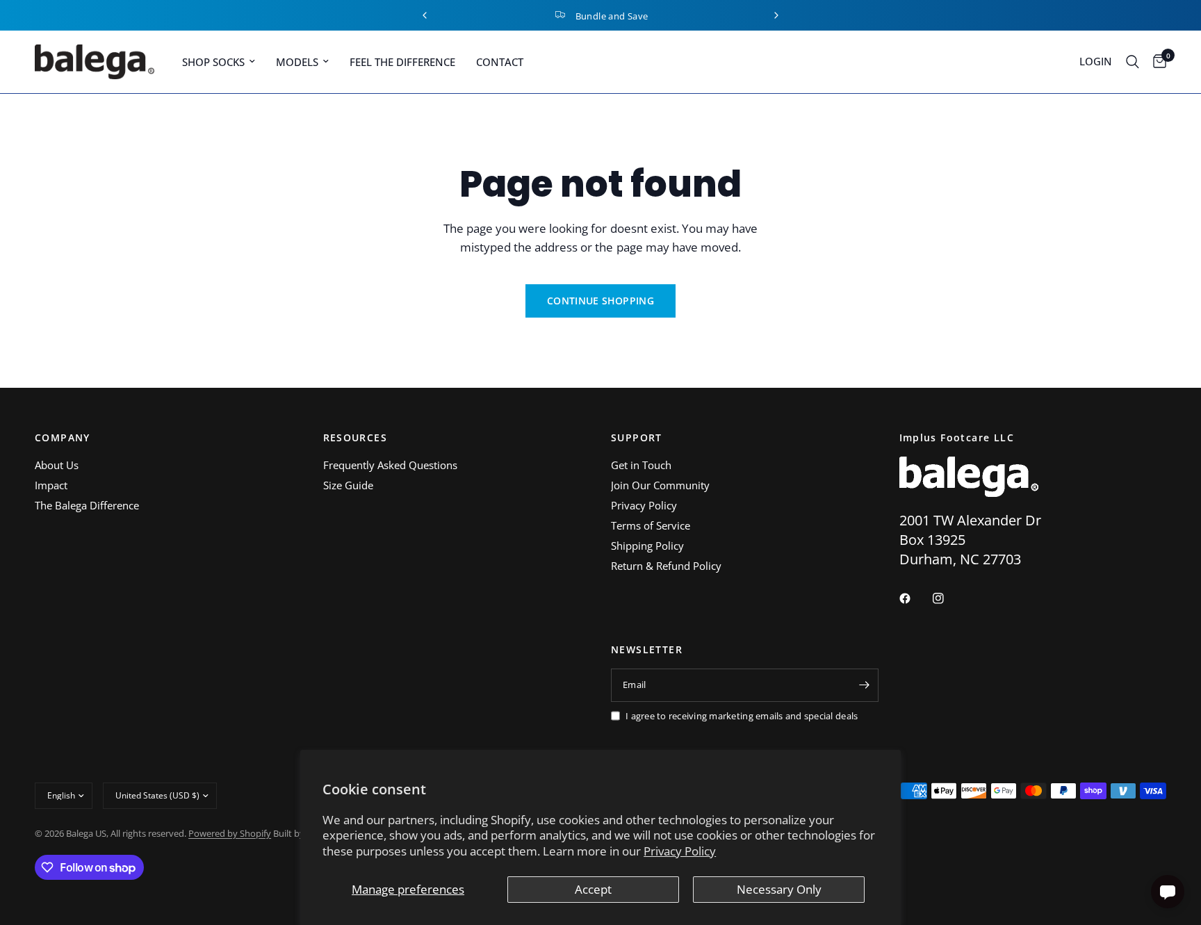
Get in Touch (641, 465)
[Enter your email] (865, 685)
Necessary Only (779, 889)
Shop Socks (213, 62)
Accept (593, 889)
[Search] (1132, 62)
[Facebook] (914, 598)
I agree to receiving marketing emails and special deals (742, 716)
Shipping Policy (647, 545)
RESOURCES (355, 438)
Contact (499, 62)
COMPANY (62, 438)
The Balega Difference (87, 505)
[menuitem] (218, 62)
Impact (51, 485)
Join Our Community (660, 485)
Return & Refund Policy (666, 566)
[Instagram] (948, 598)
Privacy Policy (680, 851)
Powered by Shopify (229, 833)
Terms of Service (650, 525)
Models (297, 62)
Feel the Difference (402, 62)
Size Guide (348, 485)
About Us (57, 465)
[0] (1156, 62)
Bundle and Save (611, 16)
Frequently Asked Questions (390, 465)
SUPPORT (636, 438)
